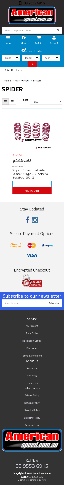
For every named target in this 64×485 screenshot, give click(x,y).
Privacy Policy (32, 395)
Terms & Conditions (32, 355)
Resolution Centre (32, 340)
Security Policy (32, 410)
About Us (32, 368)
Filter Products (13, 70)
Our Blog (32, 375)
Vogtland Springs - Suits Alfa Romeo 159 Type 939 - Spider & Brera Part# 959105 (30, 174)
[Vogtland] (43, 147)
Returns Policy (32, 403)
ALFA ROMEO (22, 80)
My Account (32, 326)
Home (7, 80)
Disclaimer (32, 348)
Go (32, 64)
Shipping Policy (32, 418)
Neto (44, 479)
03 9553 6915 (34, 3)
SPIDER (37, 80)
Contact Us (32, 383)
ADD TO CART (32, 191)
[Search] (58, 30)
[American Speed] (32, 15)
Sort (25, 100)
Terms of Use (32, 425)
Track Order (32, 333)
